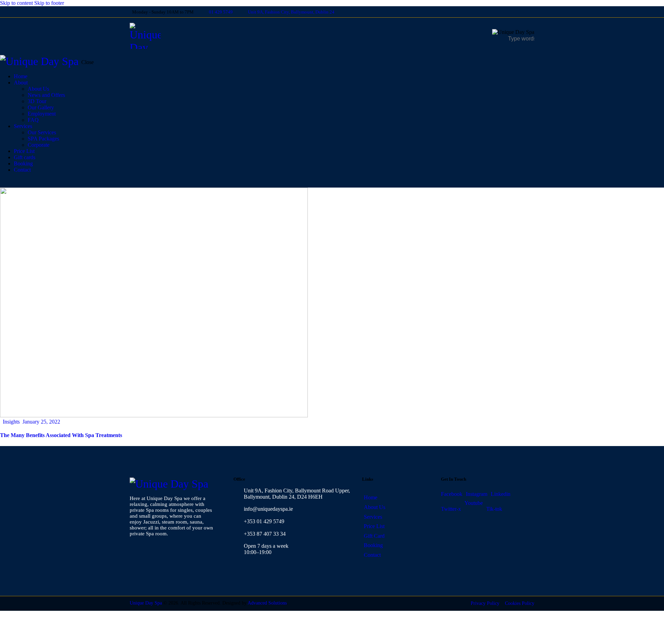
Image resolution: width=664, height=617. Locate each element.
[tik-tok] (532, 12)
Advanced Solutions (267, 603)
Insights (11, 422)
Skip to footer (49, 3)
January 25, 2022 (41, 422)
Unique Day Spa (146, 603)
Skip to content (16, 3)
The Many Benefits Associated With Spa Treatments (61, 435)
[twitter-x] (522, 12)
